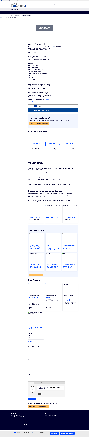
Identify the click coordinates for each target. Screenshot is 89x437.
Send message (32, 398)
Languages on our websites (27, 426)
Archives (40, 12)
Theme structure (26, 12)
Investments (24, 15)
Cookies (35, 426)
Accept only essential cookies (67, 433)
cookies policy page (32, 432)
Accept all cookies (54, 433)
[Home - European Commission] (19, 5)
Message (30, 364)
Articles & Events (18, 12)
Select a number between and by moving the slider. (50, 388)
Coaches (70, 158)
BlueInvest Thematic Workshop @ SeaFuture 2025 (35, 327)
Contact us (38, 424)
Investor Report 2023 (69, 217)
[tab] (31, 383)
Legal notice (48, 426)
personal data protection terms (47, 379)
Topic (29, 374)
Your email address (32, 354)
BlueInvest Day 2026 (51, 297)
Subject (29, 359)
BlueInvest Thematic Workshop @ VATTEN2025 (69, 299)
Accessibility (54, 426)
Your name (30, 350)
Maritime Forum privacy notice (51, 415)
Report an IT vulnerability (15, 426)
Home (12, 12)
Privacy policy (41, 426)
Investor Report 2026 (34, 217)
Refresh (62, 382)
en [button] (51, 5)
